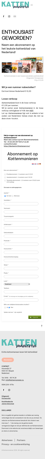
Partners (21, 440)
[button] (32, 5)
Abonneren (8, 360)
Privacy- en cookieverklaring (16, 444)
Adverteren (7, 440)
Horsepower (6, 398)
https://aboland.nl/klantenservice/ (17, 146)
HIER (31, 111)
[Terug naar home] (15, 5)
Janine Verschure (8, 404)
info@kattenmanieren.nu (15, 380)
